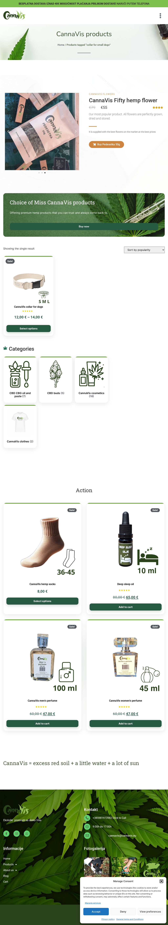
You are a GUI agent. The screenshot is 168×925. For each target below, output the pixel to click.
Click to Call (119, 817)
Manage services (93, 903)
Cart (5, 881)
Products (8, 864)
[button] (161, 881)
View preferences (150, 911)
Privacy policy (108, 919)
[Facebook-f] (6, 833)
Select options (28, 328)
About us (8, 870)
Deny (123, 911)
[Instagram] (16, 833)
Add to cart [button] (126, 607)
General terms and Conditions (129, 919)
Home (61, 44)
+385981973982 (102, 817)
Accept (96, 911)
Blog (6, 875)
